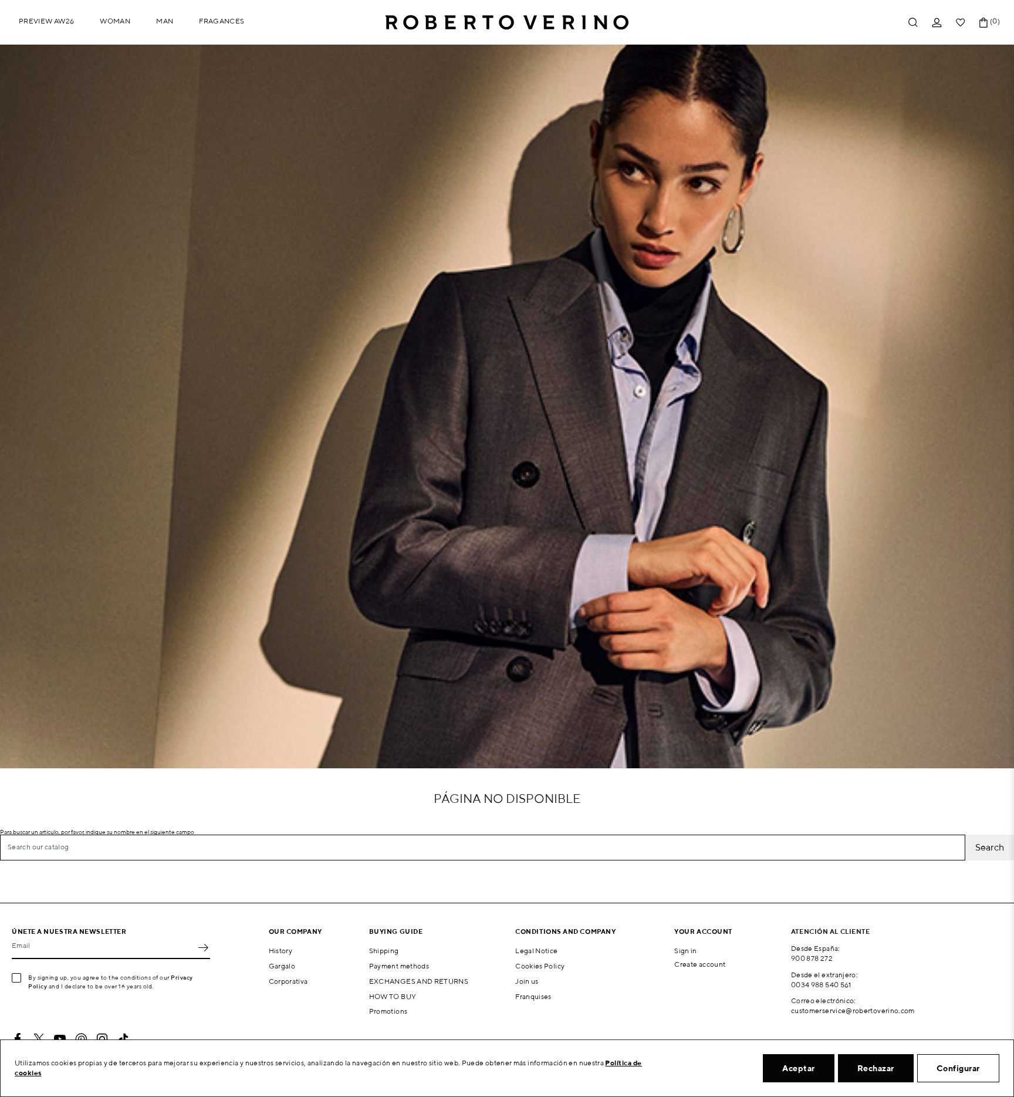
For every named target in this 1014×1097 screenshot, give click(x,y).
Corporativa (288, 981)
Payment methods (399, 965)
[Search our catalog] (913, 23)
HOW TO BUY (393, 996)
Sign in (685, 950)
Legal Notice (536, 950)
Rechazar (875, 1068)
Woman (115, 20)
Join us (527, 981)
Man (164, 20)
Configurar (958, 1068)
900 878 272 (812, 958)
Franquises (533, 996)
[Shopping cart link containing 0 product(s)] (983, 23)
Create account (699, 964)
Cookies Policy (540, 965)
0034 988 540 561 (821, 984)
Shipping (384, 950)
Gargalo (282, 965)
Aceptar (798, 1068)
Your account (703, 931)
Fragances (221, 20)
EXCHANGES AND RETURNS (419, 981)
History (281, 950)
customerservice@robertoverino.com (853, 1010)
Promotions (388, 1011)
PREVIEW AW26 (46, 20)
